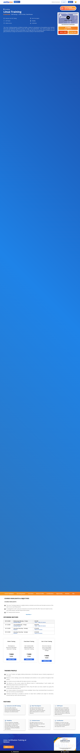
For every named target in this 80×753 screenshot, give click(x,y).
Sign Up (70, 2)
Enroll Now (11, 659)
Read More (28, 614)
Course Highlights (9, 593)
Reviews (67, 593)
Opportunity (59, 593)
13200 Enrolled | (22, 14)
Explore (16, 2)
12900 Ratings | (14, 14)
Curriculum (30, 593)
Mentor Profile (40, 593)
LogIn (63, 2)
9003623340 (16, 751)
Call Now (73, 32)
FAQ (73, 593)
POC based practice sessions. (13, 612)
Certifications (50, 593)
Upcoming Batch (21, 593)
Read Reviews (29, 14)
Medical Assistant (56, 2)
